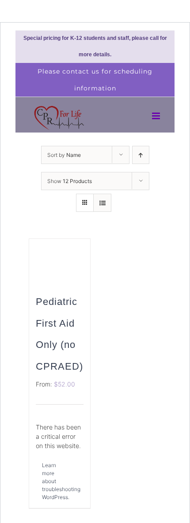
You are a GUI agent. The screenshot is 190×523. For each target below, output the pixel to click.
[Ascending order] (140, 155)
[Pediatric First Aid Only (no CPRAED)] (59, 260)
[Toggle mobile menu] (156, 116)
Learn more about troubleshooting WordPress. (50, 481)
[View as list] (102, 202)
